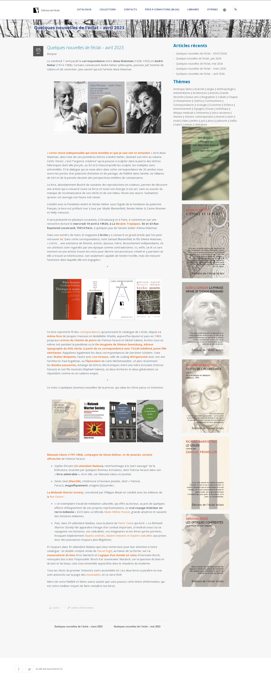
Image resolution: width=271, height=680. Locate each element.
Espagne (199, 108)
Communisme (213, 101)
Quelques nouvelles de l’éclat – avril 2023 (85, 47)
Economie (215, 105)
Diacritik (74, 481)
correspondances (90, 332)
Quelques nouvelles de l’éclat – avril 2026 (200, 73)
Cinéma (198, 101)
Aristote (214, 93)
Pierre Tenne (125, 523)
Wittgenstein (139, 356)
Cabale (222, 97)
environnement (182, 108)
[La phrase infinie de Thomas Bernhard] (205, 320)
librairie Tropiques (128, 223)
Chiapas (233, 97)
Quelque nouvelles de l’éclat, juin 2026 (198, 58)
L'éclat (55, 607)
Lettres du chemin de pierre (78, 340)
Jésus (211, 120)
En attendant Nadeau (88, 466)
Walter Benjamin (65, 356)
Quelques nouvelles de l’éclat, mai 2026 (199, 63)
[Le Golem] (205, 474)
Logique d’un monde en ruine (117, 555)
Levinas (187, 124)
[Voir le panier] (225, 9)
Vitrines (212, 9)
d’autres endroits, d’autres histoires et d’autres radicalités (119, 535)
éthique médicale (183, 112)
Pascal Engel (104, 551)
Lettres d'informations (82, 607)
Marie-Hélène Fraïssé (117, 512)
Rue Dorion (56, 496)
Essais (210, 108)
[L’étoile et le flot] (205, 242)
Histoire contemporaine (199, 116)
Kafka (233, 120)
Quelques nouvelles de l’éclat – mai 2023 (137, 626)
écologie (202, 105)
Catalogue (84, 9)
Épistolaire (93, 361)
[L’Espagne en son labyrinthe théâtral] (205, 165)
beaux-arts (192, 97)
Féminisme (202, 112)
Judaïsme (221, 120)
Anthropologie (225, 89)
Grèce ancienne (220, 112)
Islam (230, 116)
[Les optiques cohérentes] (205, 552)
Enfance (228, 105)
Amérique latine (182, 89)
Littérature (200, 124)
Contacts (130, 9)
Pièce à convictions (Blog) (162, 9)
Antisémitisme (181, 93)
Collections (108, 9)
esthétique (222, 108)
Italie (185, 120)
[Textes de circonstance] (205, 397)
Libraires (193, 9)
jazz (203, 120)
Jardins (194, 120)
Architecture (200, 93)
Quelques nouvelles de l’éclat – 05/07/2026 (201, 53)
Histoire (178, 116)
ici (61, 239)
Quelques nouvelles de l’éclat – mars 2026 (201, 68)
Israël (176, 120)
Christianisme (183, 101)
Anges (210, 89)
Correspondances (183, 105)
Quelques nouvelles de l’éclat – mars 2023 (78, 626)
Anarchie (199, 89)
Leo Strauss (100, 356)
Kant (178, 124)
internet (220, 116)
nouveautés (93, 574)
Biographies (208, 97)
